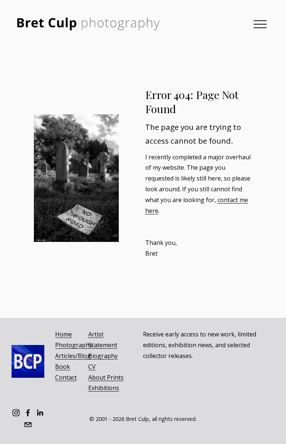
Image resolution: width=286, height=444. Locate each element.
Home (63, 334)
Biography (103, 356)
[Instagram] (16, 412)
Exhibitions (103, 388)
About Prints (106, 377)
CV (92, 366)
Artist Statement (102, 339)
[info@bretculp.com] (28, 424)
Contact (66, 377)
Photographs (73, 345)
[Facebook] (28, 412)
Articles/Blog (73, 356)
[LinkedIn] (40, 412)
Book (62, 366)
